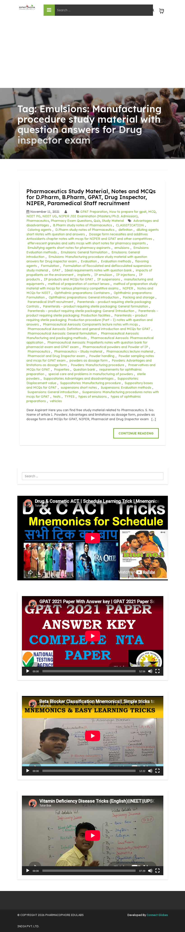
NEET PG (33, 216)
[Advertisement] (92, 54)
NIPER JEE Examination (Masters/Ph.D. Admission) (98, 216)
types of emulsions (93, 397)
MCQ (152, 212)
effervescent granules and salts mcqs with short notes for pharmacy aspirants (87, 243)
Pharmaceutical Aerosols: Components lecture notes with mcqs (90, 324)
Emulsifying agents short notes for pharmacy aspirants (69, 248)
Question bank (84, 369)
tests (56, 397)
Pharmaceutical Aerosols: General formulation (62, 333)
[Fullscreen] (157, 671)
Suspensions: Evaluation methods (126, 388)
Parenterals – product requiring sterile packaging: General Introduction (81, 311)
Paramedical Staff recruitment (50, 302)
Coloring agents (39, 230)
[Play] (27, 671)
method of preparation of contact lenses (78, 284)
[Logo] (27, 7)
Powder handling (101, 356)
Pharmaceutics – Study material (78, 351)
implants (83, 275)
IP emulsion (103, 275)
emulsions (121, 248)
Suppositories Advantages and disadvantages (78, 378)
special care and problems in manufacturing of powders (90, 374)
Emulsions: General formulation (84, 252)
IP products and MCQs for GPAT (68, 279)
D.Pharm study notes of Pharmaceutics (84, 230)
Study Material (113, 221)
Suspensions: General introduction (53, 392)
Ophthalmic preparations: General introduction (84, 297)
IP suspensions (108, 279)
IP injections (125, 275)
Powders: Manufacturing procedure (97, 365)
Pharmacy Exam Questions (71, 221)
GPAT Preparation (93, 212)
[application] (92, 636)
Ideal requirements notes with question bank (98, 270)
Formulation (50, 266)
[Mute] (150, 671)
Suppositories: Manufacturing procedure (90, 383)
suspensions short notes (79, 388)
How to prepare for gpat (127, 212)
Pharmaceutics (37, 221)
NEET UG (49, 216)
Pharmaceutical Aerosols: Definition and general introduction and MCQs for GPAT (89, 329)
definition (125, 230)
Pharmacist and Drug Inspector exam (56, 356)
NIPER (128, 288)
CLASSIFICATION (130, 225)
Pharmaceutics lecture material (129, 351)
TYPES (69, 397)
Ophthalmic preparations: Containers (82, 293)
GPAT (56, 270)
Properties (61, 369)
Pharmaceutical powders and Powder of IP (115, 347)
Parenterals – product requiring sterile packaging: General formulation (95, 306)
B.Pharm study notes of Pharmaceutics (82, 225)
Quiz (97, 221)
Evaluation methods (116, 261)
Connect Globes (157, 915)
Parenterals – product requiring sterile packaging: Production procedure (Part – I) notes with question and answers (89, 319)
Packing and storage (138, 297)
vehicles (56, 401)
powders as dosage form (88, 360)
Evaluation (89, 261)
